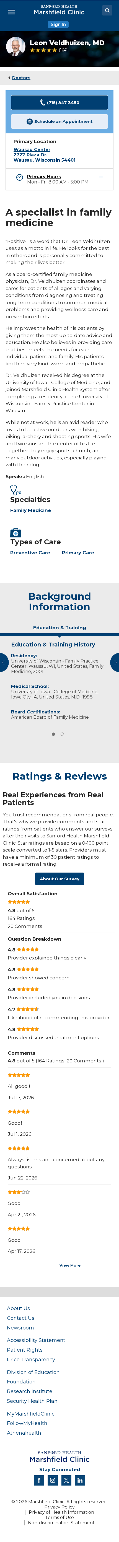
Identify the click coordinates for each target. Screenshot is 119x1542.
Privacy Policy (59, 1507)
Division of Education (33, 1372)
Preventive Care (30, 552)
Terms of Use (59, 1517)
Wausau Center (32, 149)
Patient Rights (25, 1350)
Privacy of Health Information (61, 1512)
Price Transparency (31, 1359)
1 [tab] (53, 734)
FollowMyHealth (27, 1423)
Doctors (21, 77)
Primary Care (78, 552)
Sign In (58, 24)
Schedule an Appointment (63, 121)
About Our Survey (59, 878)
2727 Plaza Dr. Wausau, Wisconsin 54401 (45, 157)
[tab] (59, 630)
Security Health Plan (32, 1401)
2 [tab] (62, 734)
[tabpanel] (59, 679)
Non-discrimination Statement (61, 1522)
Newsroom (20, 1327)
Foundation (21, 1381)
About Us (18, 1308)
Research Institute (29, 1391)
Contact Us (20, 1318)
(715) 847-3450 (63, 102)
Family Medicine (30, 510)
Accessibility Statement (36, 1340)
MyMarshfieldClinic (31, 1414)
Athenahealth (24, 1433)
